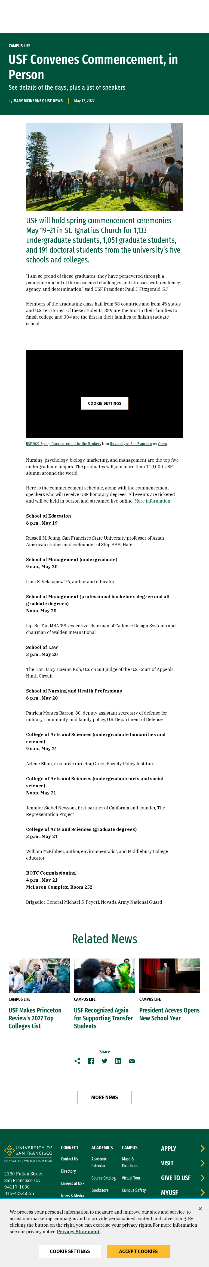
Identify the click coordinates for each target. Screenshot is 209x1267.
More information (152, 501)
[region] (104, 1233)
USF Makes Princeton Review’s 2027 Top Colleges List (35, 1018)
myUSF (169, 1192)
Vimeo (162, 444)
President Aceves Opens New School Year (169, 1014)
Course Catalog (103, 1178)
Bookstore (100, 1190)
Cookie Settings (104, 403)
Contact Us (69, 1159)
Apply (168, 1148)
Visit (167, 1163)
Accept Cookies (138, 1251)
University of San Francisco (131, 444)
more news (104, 1097)
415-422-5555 (19, 1193)
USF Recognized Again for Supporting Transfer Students (103, 1018)
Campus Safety (134, 1190)
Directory (68, 1171)
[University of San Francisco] (28, 1154)
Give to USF (176, 1178)
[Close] (200, 1209)
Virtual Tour (131, 1178)
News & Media (72, 1195)
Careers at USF (72, 1183)
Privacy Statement (78, 1231)
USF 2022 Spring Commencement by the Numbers (63, 444)
